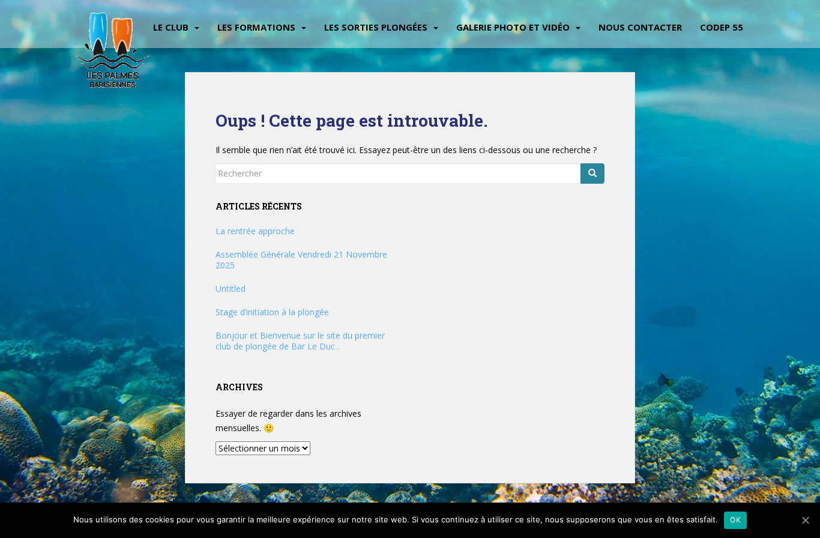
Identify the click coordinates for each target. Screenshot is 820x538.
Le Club (170, 27)
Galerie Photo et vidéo (513, 27)
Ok (735, 519)
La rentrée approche (255, 231)
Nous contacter (640, 27)
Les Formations (256, 27)
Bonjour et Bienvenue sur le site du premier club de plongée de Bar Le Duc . (300, 341)
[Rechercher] (592, 173)
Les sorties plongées (375, 27)
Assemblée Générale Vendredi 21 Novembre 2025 (301, 260)
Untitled (231, 288)
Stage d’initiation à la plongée (272, 312)
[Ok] (805, 520)
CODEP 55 (721, 27)
